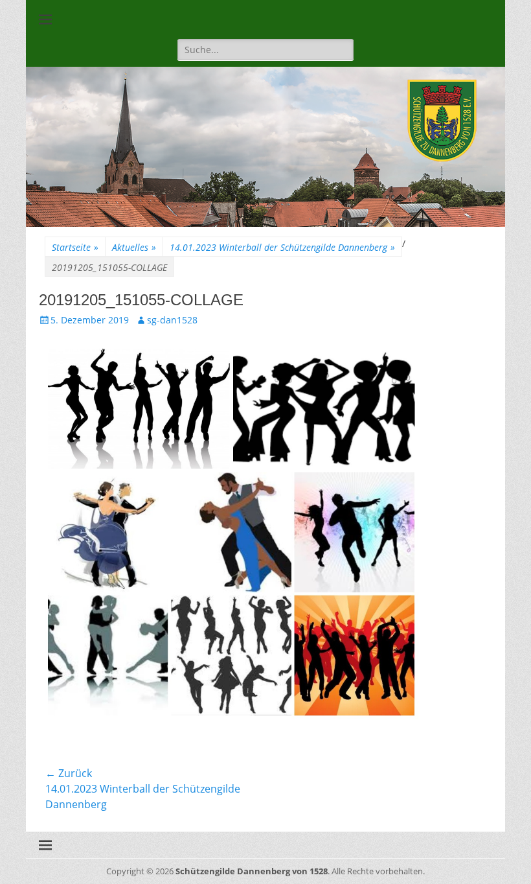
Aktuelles (134, 247)
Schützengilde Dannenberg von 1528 (251, 871)
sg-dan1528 (172, 320)
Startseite (75, 247)
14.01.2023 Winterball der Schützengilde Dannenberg (282, 247)
